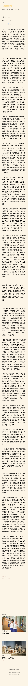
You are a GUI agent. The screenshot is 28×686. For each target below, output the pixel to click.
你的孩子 (5, 633)
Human (6, 578)
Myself (10, 578)
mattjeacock (17, 672)
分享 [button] (3, 576)
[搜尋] (25, 2)
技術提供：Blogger (15, 669)
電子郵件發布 (7, 576)
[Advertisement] (14, 596)
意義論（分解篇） (8, 658)
